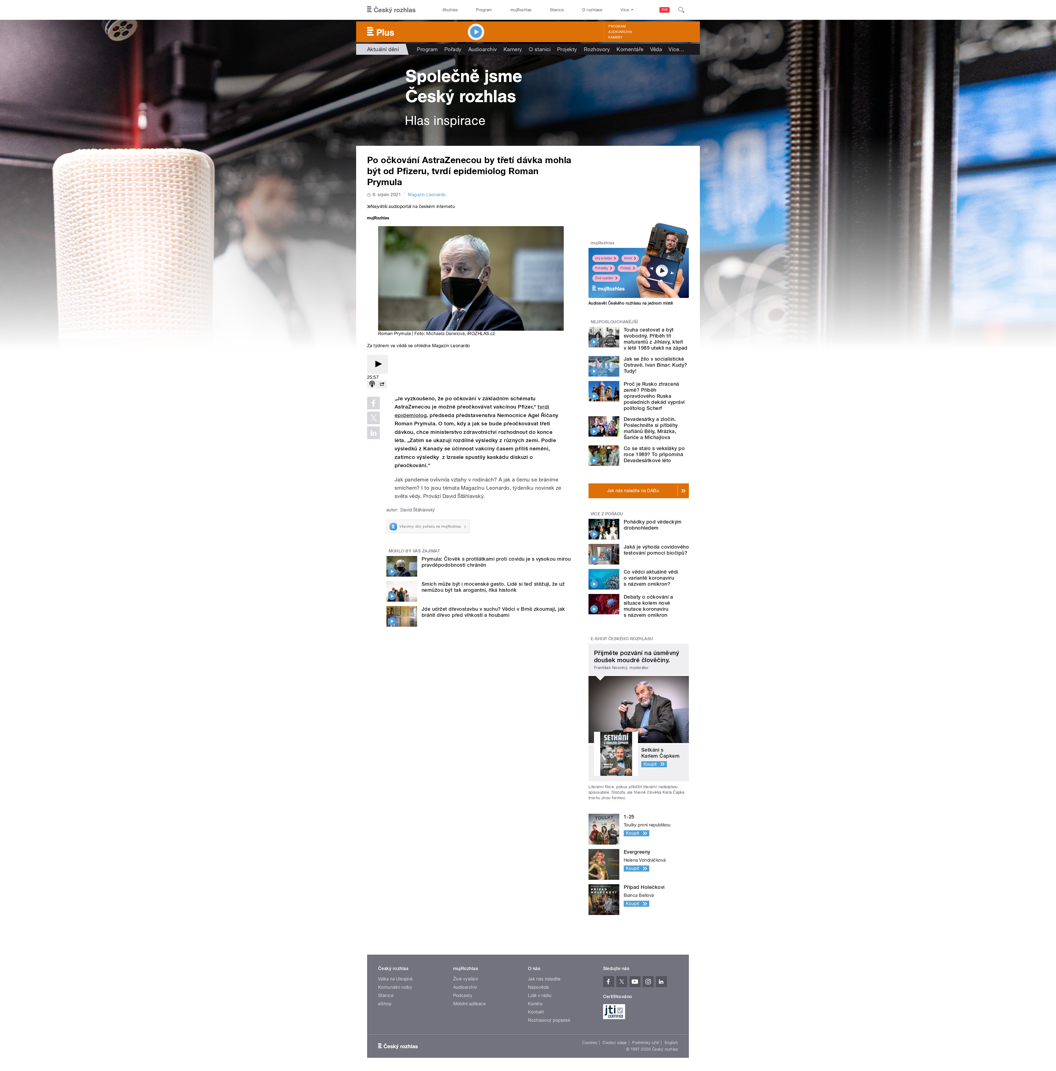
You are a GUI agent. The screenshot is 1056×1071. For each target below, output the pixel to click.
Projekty (567, 49)
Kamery (615, 37)
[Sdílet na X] (373, 418)
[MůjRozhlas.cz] (378, 218)
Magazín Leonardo (427, 194)
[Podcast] (372, 384)
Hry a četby (603, 258)
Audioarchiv (620, 32)
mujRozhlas (521, 10)
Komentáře (630, 49)
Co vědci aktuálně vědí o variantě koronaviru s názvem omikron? (651, 578)
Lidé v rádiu (540, 995)
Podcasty (462, 995)
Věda (656, 49)
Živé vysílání (604, 278)
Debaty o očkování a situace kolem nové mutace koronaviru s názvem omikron (648, 606)
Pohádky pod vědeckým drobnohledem (653, 525)
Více (676, 49)
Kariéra (535, 1003)
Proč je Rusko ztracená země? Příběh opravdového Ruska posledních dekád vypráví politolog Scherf (654, 396)
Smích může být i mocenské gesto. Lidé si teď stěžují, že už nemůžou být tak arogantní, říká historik (493, 587)
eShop (384, 1003)
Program (484, 10)
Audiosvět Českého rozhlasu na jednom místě (630, 303)
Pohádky (601, 268)
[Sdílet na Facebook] (373, 403)
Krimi (628, 258)
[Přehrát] (377, 364)
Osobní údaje (615, 1042)
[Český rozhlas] (391, 10)
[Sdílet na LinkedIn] (373, 432)
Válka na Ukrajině (395, 979)
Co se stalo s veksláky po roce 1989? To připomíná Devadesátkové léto (654, 454)
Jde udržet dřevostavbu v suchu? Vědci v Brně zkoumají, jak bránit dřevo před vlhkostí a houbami (493, 612)
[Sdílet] (382, 384)
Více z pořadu (607, 513)
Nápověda (538, 987)
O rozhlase (592, 10)
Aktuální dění (383, 49)
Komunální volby (395, 987)
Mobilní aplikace (469, 1003)
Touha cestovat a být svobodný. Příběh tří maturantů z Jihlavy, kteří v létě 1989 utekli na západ (656, 339)
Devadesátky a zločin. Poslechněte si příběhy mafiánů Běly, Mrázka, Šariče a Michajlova (651, 428)
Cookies (589, 1042)
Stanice (557, 10)
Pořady (453, 49)
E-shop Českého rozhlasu (622, 638)
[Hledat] (681, 10)
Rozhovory (597, 49)
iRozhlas (450, 10)
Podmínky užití (645, 1042)
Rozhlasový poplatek (549, 1020)
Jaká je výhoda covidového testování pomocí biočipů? (656, 550)
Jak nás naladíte (544, 979)
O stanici (540, 49)
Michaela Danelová (445, 333)
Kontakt (536, 1012)
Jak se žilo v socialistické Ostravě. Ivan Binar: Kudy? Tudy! (655, 365)
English (671, 1042)
